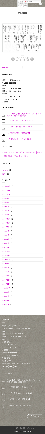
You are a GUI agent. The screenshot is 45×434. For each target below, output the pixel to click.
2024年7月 (6, 227)
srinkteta (5, 67)
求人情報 (22, 428)
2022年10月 (6, 260)
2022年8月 (6, 264)
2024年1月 (6, 247)
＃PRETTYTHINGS (8, 152)
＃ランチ (39, 152)
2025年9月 (6, 198)
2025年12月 (6, 186)
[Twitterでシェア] (20, 59)
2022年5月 (6, 268)
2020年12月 (6, 280)
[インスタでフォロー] (7, 366)
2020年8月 (6, 296)
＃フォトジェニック (29, 152)
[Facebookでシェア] (17, 59)
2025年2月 (6, 211)
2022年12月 (6, 251)
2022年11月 (6, 255)
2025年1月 (6, 215)
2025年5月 (6, 202)
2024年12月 (6, 219)
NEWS (4, 174)
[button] (3, 3)
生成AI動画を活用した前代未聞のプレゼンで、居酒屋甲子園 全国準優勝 (24, 115)
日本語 (29, 1)
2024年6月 (6, 231)
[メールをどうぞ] (15, 366)
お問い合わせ (30, 428)
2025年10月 (6, 194)
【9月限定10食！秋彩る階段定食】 (20, 139)
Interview (5, 170)
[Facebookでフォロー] (3, 366)
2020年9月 (6, 292)
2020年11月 (6, 284)
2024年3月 (6, 243)
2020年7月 (6, 300)
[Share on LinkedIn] (32, 59)
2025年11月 (6, 190)
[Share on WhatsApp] (13, 59)
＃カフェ (18, 152)
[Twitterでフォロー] (11, 366)
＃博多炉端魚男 (7, 156)
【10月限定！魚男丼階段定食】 (19, 133)
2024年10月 (6, 223)
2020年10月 (6, 288)
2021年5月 (6, 272)
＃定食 (26, 156)
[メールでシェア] (24, 59)
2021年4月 (6, 276)
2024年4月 (6, 239)
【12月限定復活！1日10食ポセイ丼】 (21, 120)
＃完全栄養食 (18, 156)
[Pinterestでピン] (28, 59)
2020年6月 (6, 304)
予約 (17, 428)
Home (13, 428)
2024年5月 (6, 235)
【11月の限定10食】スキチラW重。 (20, 127)
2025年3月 (6, 207)
